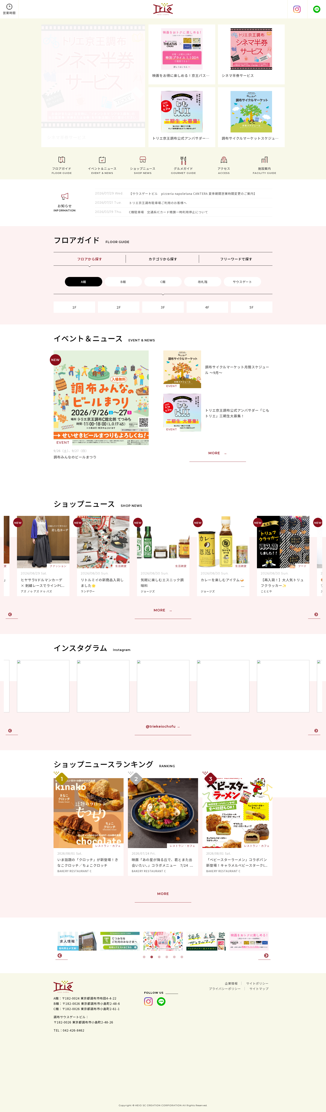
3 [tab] (159, 957)
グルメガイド (183, 170)
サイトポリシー (257, 983)
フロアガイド (62, 170)
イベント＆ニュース (102, 170)
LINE (316, 9)
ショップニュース (142, 170)
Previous (12, 615)
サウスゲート (242, 281)
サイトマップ (259, 988)
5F (251, 307)
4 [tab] (167, 957)
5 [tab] (174, 957)
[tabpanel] (163, 941)
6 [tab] (182, 957)
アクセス (224, 170)
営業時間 (9, 13)
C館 (163, 281)
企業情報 (231, 983)
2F (119, 307)
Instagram (296, 9)
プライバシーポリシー (225, 988)
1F (74, 307)
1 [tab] (144, 957)
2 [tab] (152, 957)
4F (207, 307)
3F (163, 307)
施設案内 (264, 170)
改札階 (203, 281)
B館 (123, 281)
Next (314, 615)
